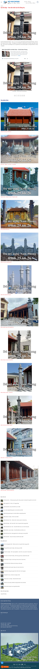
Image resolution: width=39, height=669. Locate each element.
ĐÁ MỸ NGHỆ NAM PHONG (6, 41)
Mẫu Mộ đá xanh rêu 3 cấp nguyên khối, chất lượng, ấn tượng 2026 (16, 533)
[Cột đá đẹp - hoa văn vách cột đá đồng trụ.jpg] (19, 76)
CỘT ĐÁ (36, 41)
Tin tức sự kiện (33, 666)
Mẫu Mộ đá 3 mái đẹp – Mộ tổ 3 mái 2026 (11, 516)
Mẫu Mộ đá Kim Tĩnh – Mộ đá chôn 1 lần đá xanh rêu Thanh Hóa (15, 520)
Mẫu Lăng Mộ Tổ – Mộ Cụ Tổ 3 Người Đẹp (11, 503)
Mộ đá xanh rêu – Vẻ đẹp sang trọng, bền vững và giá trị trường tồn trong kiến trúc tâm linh (20, 500)
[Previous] (3, 647)
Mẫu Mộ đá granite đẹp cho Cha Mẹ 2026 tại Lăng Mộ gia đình (15, 513)
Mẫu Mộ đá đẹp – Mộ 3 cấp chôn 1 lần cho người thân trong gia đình (16, 523)
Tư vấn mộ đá (27, 666)
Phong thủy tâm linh (20, 666)
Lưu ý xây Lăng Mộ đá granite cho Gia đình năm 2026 (13, 510)
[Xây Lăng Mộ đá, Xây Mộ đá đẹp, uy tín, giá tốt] (19, 2)
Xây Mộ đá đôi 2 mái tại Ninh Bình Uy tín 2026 (12, 506)
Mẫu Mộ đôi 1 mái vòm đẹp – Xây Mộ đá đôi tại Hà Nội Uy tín (14, 530)
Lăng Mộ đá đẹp (3, 593)
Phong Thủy (13, 666)
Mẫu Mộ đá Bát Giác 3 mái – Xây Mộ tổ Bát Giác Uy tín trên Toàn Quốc (16, 526)
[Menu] (1, 2)
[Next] (36, 647)
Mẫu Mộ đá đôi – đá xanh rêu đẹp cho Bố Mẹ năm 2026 (13, 536)
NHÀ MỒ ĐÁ (31, 41)
